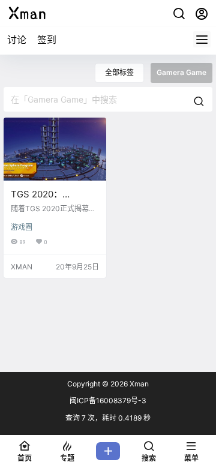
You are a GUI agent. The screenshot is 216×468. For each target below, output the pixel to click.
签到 (46, 40)
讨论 (16, 40)
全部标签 (119, 72)
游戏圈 (21, 227)
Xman (138, 383)
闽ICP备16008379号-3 (108, 400)
